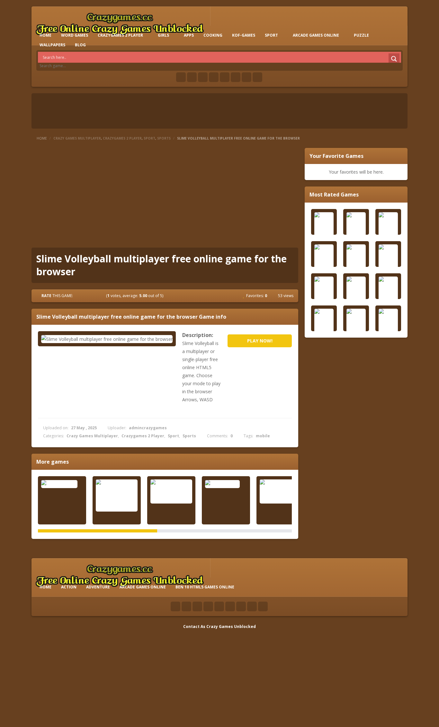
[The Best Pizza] (62, 483)
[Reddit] (224, 77)
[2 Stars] (85, 295)
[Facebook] (181, 77)
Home (42, 138)
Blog (80, 45)
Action (68, 587)
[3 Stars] (91, 295)
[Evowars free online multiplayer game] (280, 491)
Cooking (212, 35)
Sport (271, 35)
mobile (263, 436)
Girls (163, 35)
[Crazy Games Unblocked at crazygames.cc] (119, 22)
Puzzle (361, 35)
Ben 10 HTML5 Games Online (204, 587)
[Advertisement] (164, 196)
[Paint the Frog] (226, 483)
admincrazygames (148, 428)
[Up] (263, 606)
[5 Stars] (102, 295)
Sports (164, 138)
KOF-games (243, 35)
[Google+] (203, 77)
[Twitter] (192, 77)
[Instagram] (235, 77)
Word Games (74, 35)
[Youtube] (214, 77)
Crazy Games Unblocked (231, 626)
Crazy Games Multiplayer (77, 138)
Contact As (194, 626)
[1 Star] (79, 295)
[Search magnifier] (394, 58)
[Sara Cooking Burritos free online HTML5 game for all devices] (117, 495)
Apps (189, 35)
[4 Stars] (96, 295)
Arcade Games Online (316, 35)
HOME (45, 35)
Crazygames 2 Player (120, 35)
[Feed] (246, 77)
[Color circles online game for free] (171, 491)
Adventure (98, 587)
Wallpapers (52, 45)
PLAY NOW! (260, 341)
